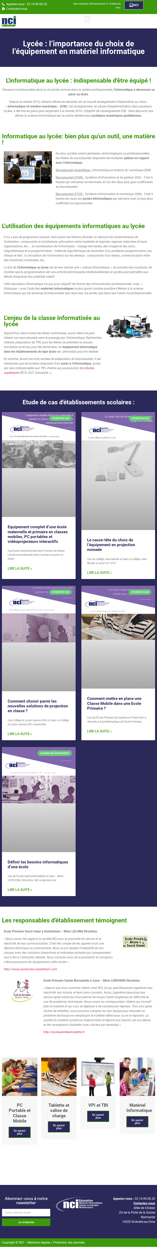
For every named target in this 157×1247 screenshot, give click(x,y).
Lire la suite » (20, 568)
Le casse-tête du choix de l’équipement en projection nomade (111, 545)
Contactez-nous (144, 1203)
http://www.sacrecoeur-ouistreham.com (30, 969)
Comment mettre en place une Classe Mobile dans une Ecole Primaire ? (114, 703)
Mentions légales (39, 1242)
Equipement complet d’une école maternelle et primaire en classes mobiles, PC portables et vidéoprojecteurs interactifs (38, 534)
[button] (87, 19)
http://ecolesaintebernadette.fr (63, 1032)
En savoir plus (19, 1132)
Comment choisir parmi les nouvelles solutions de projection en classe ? (38, 706)
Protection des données (69, 1242)
